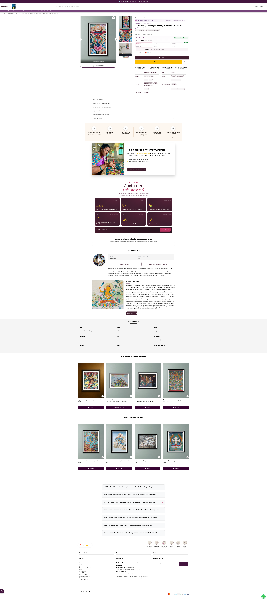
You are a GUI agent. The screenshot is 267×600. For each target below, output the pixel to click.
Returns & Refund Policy (85, 576)
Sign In (256, 6)
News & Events (83, 573)
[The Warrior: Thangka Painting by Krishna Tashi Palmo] (119, 441)
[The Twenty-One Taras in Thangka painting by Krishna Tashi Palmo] (176, 380)
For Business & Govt (40, 11)
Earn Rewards (82, 571)
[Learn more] (144, 17)
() (263, 6)
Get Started (164, 229)
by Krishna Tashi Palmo (141, 28)
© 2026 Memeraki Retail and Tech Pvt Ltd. (88, 595)
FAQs (80, 564)
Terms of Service (83, 579)
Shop (2, 11)
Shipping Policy (83, 574)
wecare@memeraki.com (133, 563)
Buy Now (161, 57)
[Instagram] (81, 591)
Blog (80, 566)
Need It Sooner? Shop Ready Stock (136, 169)
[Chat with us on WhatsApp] (263, 596)
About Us (49, 11)
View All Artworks (124, 264)
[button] (162, 20)
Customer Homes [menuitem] (17, 11)
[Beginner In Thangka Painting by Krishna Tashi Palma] (91, 380)
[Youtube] (89, 591)
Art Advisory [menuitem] (9, 11)
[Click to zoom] (113, 17)
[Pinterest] (86, 591)
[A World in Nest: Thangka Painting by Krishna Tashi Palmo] (91, 441)
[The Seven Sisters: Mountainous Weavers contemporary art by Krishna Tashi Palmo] (119, 380)
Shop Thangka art (132, 313)
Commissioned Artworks (85, 568)
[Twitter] (84, 591)
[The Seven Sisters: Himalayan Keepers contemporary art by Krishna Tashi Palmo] (148, 380)
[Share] (187, 62)
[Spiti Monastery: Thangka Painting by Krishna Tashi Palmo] (148, 441)
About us (81, 563)
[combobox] (133, 6)
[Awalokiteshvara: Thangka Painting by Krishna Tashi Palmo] (176, 441)
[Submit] (56, 6)
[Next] (116, 39)
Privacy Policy (82, 578)
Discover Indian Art (27, 11)
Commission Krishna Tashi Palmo (157, 264)
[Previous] (80, 39)
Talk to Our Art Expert (158, 62)
